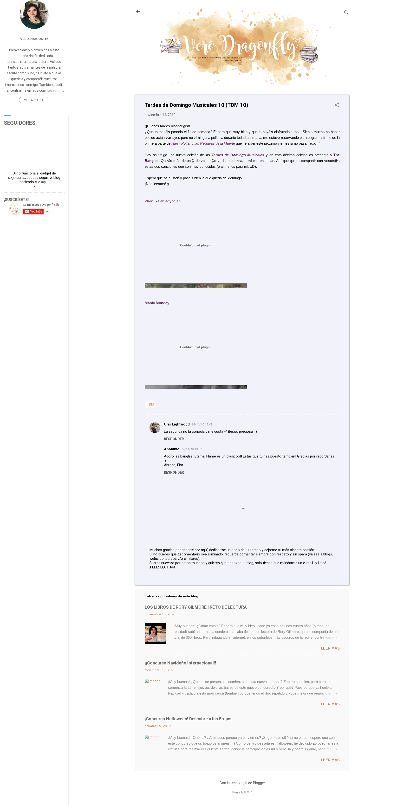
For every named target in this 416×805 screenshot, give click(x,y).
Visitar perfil (34, 100)
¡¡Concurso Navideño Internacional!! (180, 662)
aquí (44, 182)
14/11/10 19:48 (202, 424)
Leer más (330, 648)
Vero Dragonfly (34, 39)
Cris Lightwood (177, 424)
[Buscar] (346, 13)
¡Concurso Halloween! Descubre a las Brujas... (190, 718)
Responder (174, 439)
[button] (337, 105)
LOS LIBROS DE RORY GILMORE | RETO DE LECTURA (196, 607)
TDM (150, 404)
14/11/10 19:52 (191, 449)
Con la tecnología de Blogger (242, 783)
